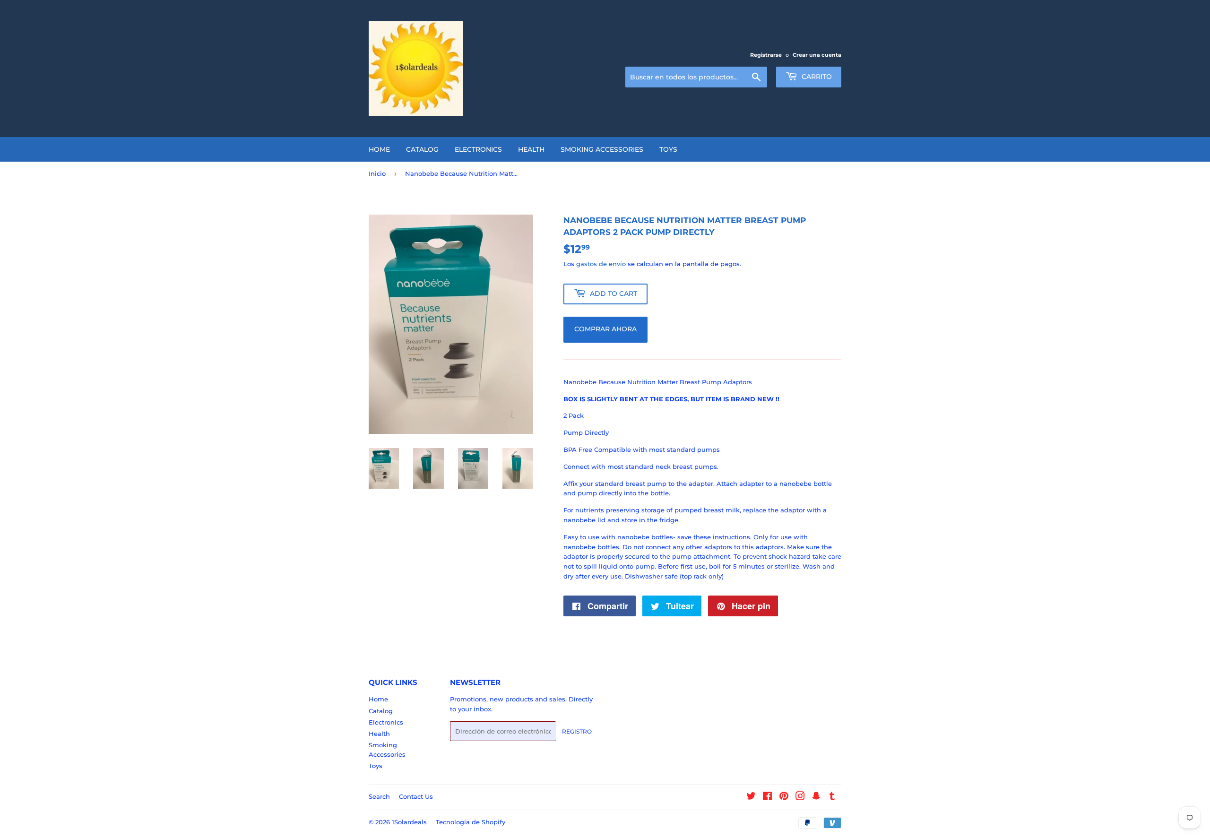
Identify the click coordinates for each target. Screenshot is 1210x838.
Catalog (422, 149)
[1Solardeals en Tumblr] (832, 797)
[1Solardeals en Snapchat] (816, 797)
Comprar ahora (605, 329)
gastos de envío (601, 264)
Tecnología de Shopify (470, 822)
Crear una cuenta (817, 55)
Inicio (377, 173)
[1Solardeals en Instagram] (800, 797)
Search (379, 796)
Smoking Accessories (602, 149)
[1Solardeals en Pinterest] (784, 797)
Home (379, 149)
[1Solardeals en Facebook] (767, 797)
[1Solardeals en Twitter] (751, 797)
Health (531, 149)
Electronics (478, 149)
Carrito (816, 76)
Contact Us (416, 796)
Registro (577, 731)
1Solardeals (409, 822)
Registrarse (766, 55)
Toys (668, 149)
